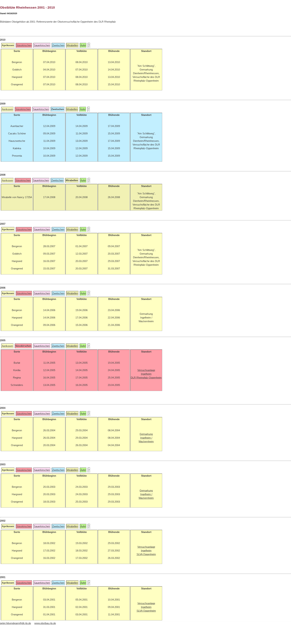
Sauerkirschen (42, 45)
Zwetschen (58, 45)
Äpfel (83, 45)
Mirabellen (72, 45)
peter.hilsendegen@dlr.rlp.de (15, 623)
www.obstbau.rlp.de (45, 623)
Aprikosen (7, 109)
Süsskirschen (23, 45)
